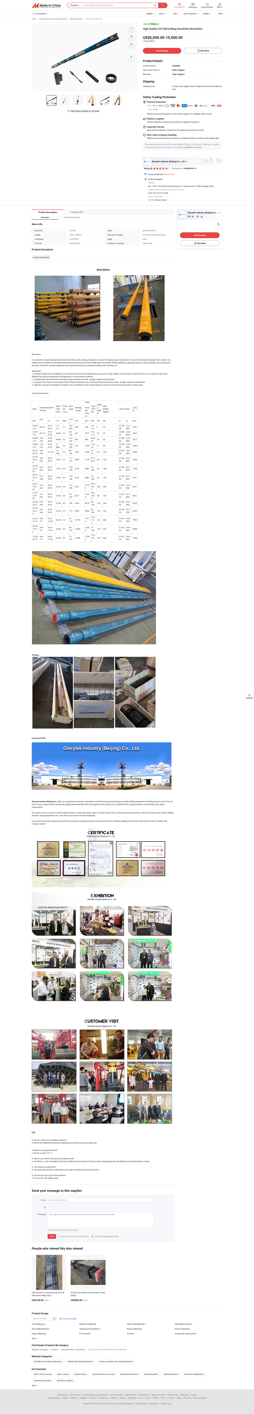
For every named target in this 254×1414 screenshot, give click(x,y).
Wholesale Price (130, 1395)
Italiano (114, 1398)
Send (52, 1236)
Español (73, 1398)
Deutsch (122, 1398)
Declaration (154, 1403)
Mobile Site (184, 1395)
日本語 (156, 1398)
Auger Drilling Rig (39, 1333)
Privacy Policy (166, 1403)
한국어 (148, 1398)
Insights (194, 1395)
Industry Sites (144, 1395)
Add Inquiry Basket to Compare (85, 110)
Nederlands (132, 1398)
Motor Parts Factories (43, 1374)
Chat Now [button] (204, 50)
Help (175, 13)
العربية (141, 1398)
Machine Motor (80, 1374)
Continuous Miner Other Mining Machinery (116, 1361)
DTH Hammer (84, 1333)
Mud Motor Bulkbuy (65, 1380)
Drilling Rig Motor (151, 1374)
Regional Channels (158, 1395)
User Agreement (142, 1403)
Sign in (219, 7)
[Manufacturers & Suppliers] (46, 5)
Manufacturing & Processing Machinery (53, 19)
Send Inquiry (162, 50)
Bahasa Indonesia (200, 1398)
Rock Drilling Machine (40, 1329)
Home (34, 19)
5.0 (189, 216)
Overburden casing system (185, 1333)
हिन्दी (162, 1398)
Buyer (161, 13)
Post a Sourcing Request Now (105, 1236)
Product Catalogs (69, 1318)
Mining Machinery (76, 19)
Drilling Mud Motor (171, 1374)
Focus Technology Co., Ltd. (109, 1403)
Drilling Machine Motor (129, 1374)
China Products (75, 1395)
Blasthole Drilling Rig (87, 1324)
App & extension (190, 13)
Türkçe (178, 1398)
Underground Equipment (89, 1329)
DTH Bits (130, 1333)
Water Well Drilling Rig (136, 1324)
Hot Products (62, 1395)
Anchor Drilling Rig (182, 1329)
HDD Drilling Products (183, 1324)
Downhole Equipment (42, 1380)
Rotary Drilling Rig (134, 1329)
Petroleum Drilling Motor (194, 1374)
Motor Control (63, 1374)
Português (83, 1398)
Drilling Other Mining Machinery (80, 1361)
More (34, 1385)
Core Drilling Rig (38, 1324)
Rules (220, 13)
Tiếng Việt (187, 1398)
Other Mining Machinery (94, 19)
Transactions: (184, 168)
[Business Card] (218, 224)
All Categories (41, 13)
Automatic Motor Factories (103, 1374)
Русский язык (103, 1398)
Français (92, 1398)
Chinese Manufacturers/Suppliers (95, 1395)
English (65, 1398)
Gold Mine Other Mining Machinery (48, 1361)
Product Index (173, 1395)
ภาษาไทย (170, 1398)
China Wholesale (116, 1395)
